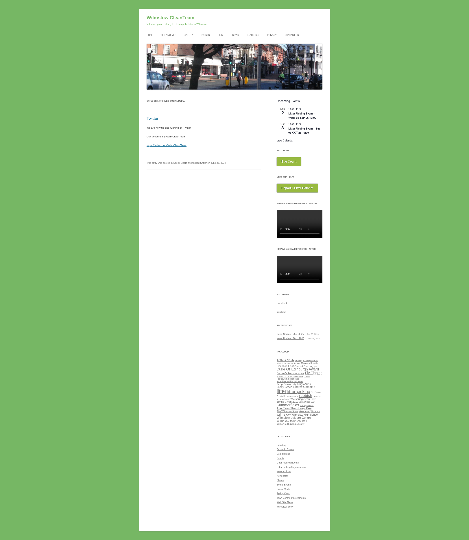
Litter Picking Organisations (291, 467)
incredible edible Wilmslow (290, 381)
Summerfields (288, 405)
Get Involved (168, 35)
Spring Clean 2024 (307, 402)
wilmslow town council (292, 421)
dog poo (313, 366)
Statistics (253, 35)
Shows (280, 480)
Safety (188, 35)
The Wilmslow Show (287, 411)
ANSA (289, 360)
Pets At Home (283, 396)
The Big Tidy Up (307, 405)
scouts (316, 395)
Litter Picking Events (288, 462)
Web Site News (285, 502)
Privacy (272, 35)
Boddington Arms (310, 360)
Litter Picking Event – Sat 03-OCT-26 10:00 (304, 130)
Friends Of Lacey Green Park (290, 376)
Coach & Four (301, 366)
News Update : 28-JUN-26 (290, 338)
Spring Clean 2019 (287, 401)
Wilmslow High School (304, 414)
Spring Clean (283, 493)
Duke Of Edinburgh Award (298, 369)
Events (205, 35)
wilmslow (284, 414)
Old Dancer (316, 392)
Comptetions (283, 453)
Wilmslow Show (285, 506)
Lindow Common (304, 386)
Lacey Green (284, 387)
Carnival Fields (309, 363)
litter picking (298, 391)
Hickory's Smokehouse (288, 379)
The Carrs (283, 408)
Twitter (152, 118)
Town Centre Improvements (291, 498)
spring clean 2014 (286, 399)
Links (221, 35)
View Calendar (285, 140)
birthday (298, 360)
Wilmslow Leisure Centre (294, 417)
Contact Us (292, 35)
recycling (293, 396)
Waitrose (315, 411)
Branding (281, 445)
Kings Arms (304, 384)
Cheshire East (285, 366)
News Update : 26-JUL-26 (290, 334)
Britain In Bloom (285, 449)
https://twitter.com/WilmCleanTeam (167, 145)
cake (298, 363)
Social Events (284, 484)
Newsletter (282, 475)
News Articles (284, 471)
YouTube (281, 312)
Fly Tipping (313, 373)
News (235, 35)
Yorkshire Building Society (290, 424)
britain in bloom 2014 (286, 363)
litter (282, 391)
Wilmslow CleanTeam (170, 17)
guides (307, 376)
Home (150, 35)
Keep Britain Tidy (286, 384)
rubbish (305, 395)
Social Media (180, 162)
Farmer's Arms (285, 373)
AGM (280, 360)
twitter (203, 162)
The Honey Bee (300, 408)
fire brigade (299, 373)
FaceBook (282, 303)
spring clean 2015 (305, 399)
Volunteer (304, 411)
